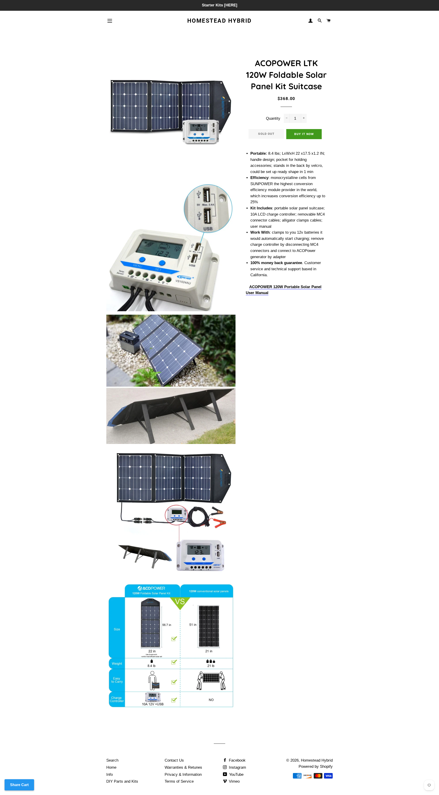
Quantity (273, 118)
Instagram (237, 767)
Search (112, 760)
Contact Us (174, 760)
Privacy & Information (183, 774)
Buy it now (304, 134)
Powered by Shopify (316, 766)
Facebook (237, 760)
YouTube (236, 774)
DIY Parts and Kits (122, 781)
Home (111, 767)
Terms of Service (179, 781)
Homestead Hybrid (219, 20)
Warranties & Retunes (183, 767)
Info (109, 774)
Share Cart (19, 785)
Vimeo (234, 781)
